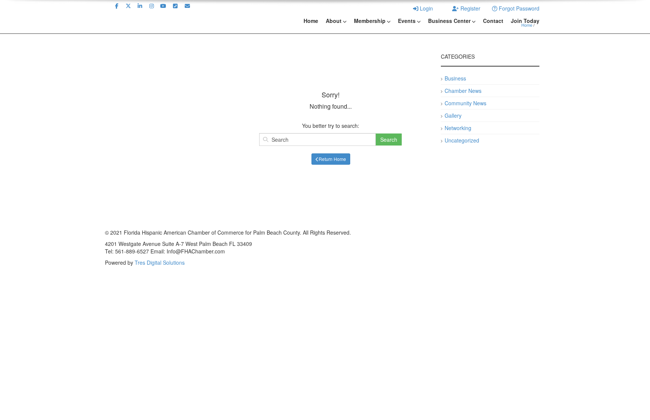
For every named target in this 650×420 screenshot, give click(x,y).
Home (311, 20)
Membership (370, 20)
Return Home (332, 159)
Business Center (449, 20)
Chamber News (463, 90)
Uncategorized (462, 140)
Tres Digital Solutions (160, 262)
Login (425, 8)
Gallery (453, 115)
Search (388, 139)
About (334, 20)
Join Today (525, 20)
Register (469, 8)
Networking (458, 128)
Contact (493, 20)
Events (407, 20)
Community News (465, 103)
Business (455, 78)
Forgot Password (518, 8)
